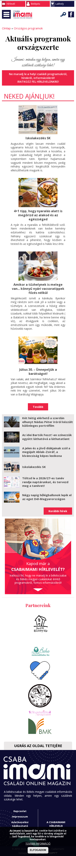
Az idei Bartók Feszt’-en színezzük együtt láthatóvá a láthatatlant (47, 437)
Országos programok (28, 28)
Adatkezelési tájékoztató (19, 824)
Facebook (71, 14)
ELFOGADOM (38, 850)
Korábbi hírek (58, 511)
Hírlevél (11, 3)
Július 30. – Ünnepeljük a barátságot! (38, 371)
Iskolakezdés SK (38, 138)
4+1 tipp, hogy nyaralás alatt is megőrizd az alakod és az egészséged (38, 215)
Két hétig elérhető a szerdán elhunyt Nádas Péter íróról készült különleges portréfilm (47, 422)
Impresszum (20, 816)
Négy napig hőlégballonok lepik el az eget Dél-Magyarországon (47, 497)
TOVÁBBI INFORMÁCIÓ (38, 843)
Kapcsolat (20, 811)
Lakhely (60, 3)
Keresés (63, 14)
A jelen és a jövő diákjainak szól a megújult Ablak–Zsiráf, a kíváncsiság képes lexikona (46, 452)
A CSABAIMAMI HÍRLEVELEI (56, 824)
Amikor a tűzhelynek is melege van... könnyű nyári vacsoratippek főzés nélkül (38, 288)
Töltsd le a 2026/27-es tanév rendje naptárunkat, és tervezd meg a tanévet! (45, 482)
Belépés (35, 3)
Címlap (6, 28)
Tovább (38, 407)
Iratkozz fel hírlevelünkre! (38, 81)
